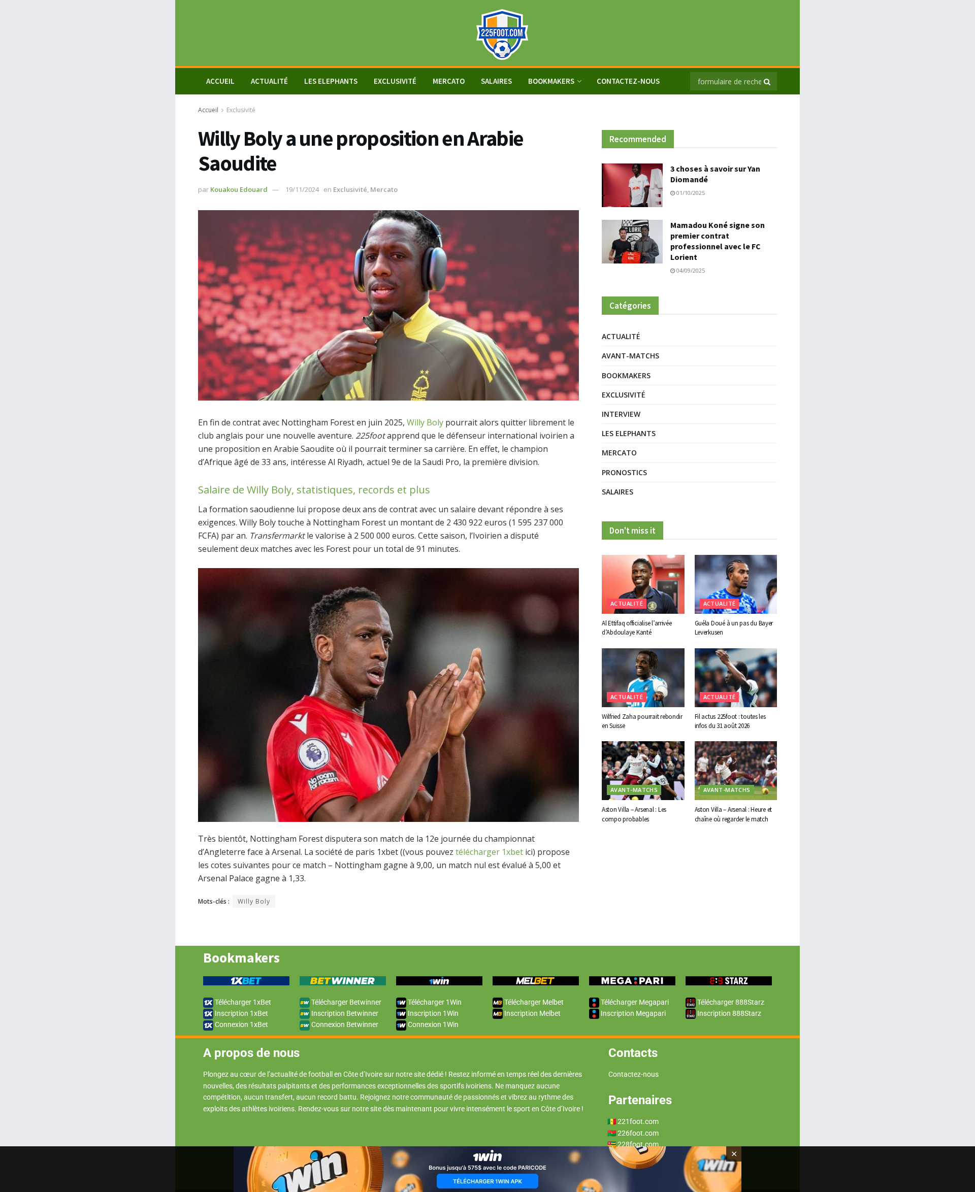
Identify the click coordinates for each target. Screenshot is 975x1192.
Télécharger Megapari (634, 1002)
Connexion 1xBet (240, 1024)
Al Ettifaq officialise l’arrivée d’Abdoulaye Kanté (637, 628)
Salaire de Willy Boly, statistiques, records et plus (314, 489)
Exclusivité (395, 81)
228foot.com (638, 1144)
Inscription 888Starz (728, 1013)
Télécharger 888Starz (730, 1002)
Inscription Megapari (632, 1013)
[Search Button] (768, 81)
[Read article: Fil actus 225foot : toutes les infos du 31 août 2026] (736, 677)
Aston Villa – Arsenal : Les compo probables (634, 814)
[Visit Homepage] (487, 33)
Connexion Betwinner (344, 1024)
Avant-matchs (630, 355)
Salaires (496, 81)
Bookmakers (551, 81)
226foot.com (638, 1133)
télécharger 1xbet (489, 851)
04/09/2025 (690, 270)
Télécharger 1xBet (242, 1002)
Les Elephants (331, 81)
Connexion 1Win (432, 1024)
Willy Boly (425, 422)
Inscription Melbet (532, 1013)
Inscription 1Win (432, 1013)
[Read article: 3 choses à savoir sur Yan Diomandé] (632, 185)
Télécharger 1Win (434, 1002)
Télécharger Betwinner (345, 1002)
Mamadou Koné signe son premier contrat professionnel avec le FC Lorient (717, 241)
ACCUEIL (220, 81)
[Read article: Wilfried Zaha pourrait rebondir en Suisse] (643, 677)
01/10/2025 (690, 192)
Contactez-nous (628, 81)
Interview (621, 414)
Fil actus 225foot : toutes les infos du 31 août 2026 (730, 721)
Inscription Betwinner (344, 1013)
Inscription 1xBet (240, 1013)
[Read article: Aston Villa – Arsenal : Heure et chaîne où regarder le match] (736, 770)
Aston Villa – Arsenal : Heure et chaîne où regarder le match (733, 814)
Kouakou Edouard (239, 189)
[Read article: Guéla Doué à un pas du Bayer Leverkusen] (736, 584)
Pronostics (624, 472)
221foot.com (638, 1121)
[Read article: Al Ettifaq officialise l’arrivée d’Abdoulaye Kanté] (643, 584)
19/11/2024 (302, 189)
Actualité (269, 81)
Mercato (449, 81)
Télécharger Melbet (533, 1002)
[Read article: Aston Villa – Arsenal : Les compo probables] (643, 770)
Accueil (208, 110)
